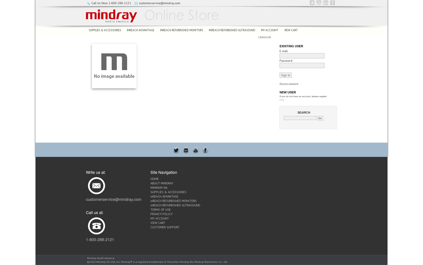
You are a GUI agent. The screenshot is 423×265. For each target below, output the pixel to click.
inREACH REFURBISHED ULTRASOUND (232, 30)
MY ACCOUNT (269, 30)
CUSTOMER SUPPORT (165, 227)
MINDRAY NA (158, 188)
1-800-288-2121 (119, 3)
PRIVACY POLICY (161, 214)
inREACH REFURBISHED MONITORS (181, 30)
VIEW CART (291, 30)
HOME (154, 179)
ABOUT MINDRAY (161, 183)
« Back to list (264, 37)
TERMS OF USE (160, 210)
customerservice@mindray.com (159, 3)
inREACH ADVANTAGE (140, 30)
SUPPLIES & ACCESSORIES (105, 30)
